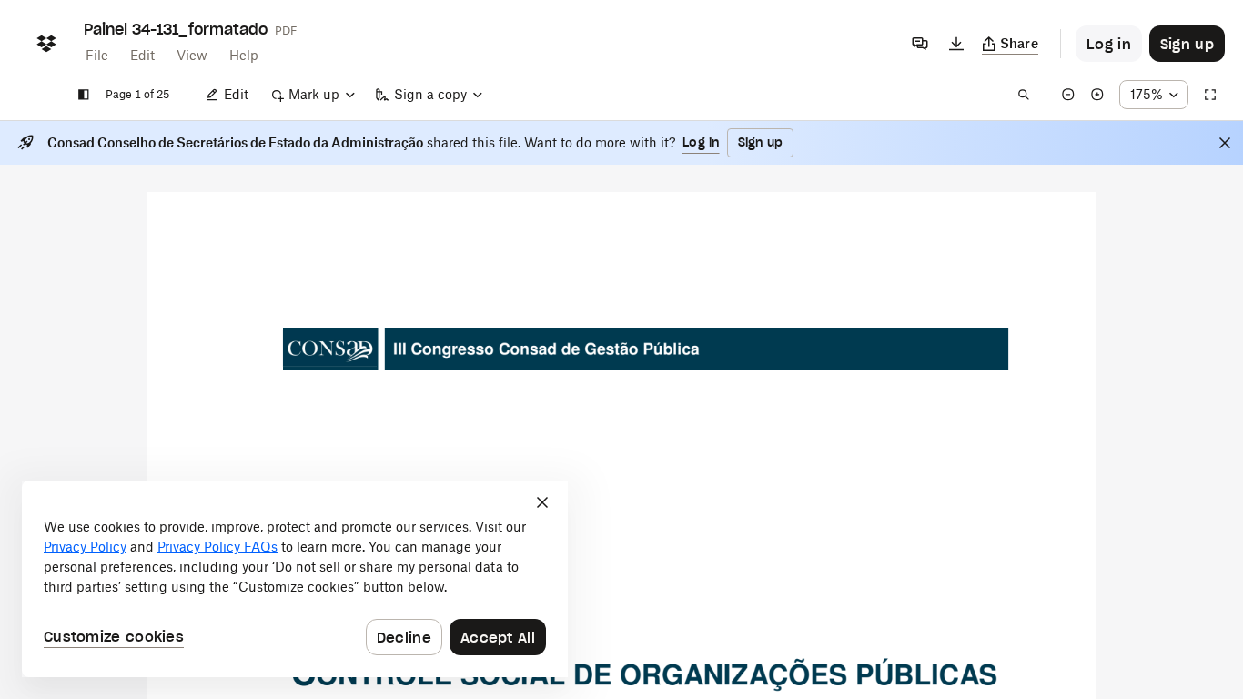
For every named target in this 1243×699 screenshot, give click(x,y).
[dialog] (295, 579)
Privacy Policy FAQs (217, 546)
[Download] (956, 43)
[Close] (1224, 142)
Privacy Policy (85, 546)
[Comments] (920, 43)
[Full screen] (1210, 94)
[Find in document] (1023, 94)
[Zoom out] (1068, 94)
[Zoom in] (1097, 94)
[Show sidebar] (83, 94)
